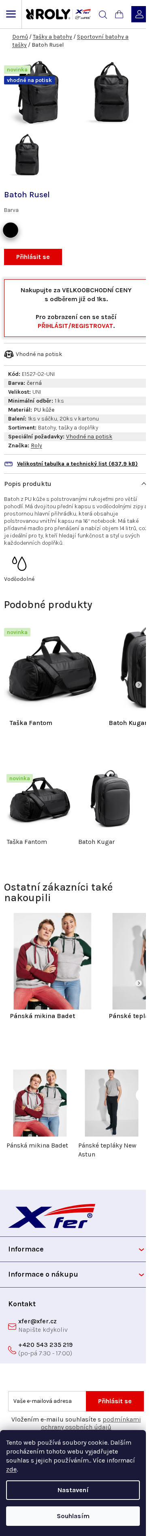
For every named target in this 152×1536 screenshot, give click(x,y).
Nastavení (73, 1490)
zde (11, 1469)
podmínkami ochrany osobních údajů (91, 1423)
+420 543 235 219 (45, 1344)
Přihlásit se (33, 257)
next (143, 791)
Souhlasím (73, 1516)
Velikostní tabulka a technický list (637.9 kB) (77, 463)
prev (9, 791)
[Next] (138, 685)
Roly (36, 445)
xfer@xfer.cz (37, 1321)
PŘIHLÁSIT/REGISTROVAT (75, 326)
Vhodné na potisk (89, 436)
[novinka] (52, 667)
